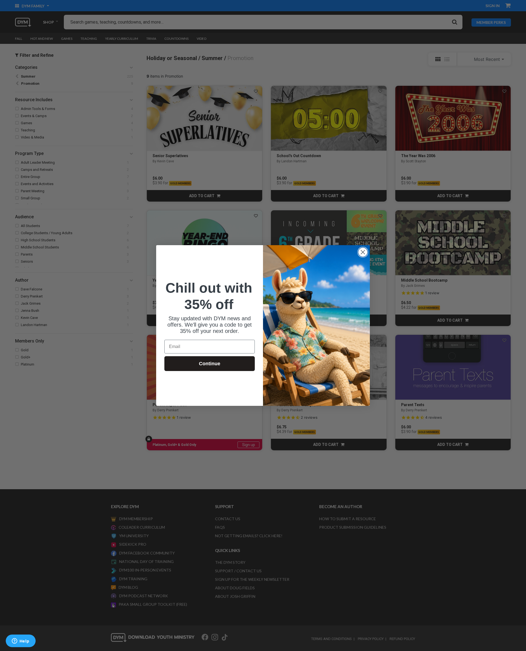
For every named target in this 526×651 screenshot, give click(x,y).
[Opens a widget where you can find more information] (20, 641)
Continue (209, 363)
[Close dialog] (363, 252)
